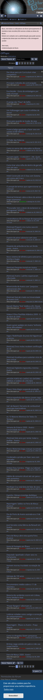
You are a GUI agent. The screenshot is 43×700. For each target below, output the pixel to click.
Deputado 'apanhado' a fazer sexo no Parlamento (22, 555)
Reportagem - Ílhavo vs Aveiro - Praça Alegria (22, 626)
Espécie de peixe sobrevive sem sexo (22, 237)
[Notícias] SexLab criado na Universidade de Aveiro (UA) (23, 298)
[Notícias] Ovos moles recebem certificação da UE (24, 347)
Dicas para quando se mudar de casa (22, 121)
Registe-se (23, 19)
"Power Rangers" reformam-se (19, 606)
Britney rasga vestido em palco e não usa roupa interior (23, 645)
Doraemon (23, 201)
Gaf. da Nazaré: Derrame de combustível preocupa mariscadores (23, 407)
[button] (33, 63)
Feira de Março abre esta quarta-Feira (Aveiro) (22, 536)
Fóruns (6, 16)
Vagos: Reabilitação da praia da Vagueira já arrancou (24, 336)
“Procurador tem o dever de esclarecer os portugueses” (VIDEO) (23, 209)
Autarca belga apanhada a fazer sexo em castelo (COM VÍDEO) (23, 130)
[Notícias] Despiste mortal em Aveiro (22, 267)
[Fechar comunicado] (41, 28)
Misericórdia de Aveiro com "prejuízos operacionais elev (22, 287)
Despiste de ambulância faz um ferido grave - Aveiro (22, 247)
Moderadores (12, 56)
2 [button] (19, 63)
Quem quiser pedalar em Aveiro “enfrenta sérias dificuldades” (24, 326)
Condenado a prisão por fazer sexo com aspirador (23, 458)
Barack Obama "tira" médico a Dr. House (23, 306)
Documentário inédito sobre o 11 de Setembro (21, 585)
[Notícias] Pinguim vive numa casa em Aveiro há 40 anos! (22, 228)
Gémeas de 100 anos (15, 576)
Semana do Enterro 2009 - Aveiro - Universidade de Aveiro (21, 428)
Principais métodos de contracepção (21, 83)
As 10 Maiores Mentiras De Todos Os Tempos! (22, 417)
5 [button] (27, 63)
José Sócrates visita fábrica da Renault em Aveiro (23, 526)
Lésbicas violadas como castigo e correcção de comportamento (24, 615)
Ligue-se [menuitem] (38, 16)
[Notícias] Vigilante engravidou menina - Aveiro (23, 369)
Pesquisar (5, 19)
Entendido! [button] (13, 696)
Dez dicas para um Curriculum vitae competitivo (21, 73)
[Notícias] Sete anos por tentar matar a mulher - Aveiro (22, 439)
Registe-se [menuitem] (41, 16)
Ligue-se (13, 19)
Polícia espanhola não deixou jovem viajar (24, 397)
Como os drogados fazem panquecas (22, 635)
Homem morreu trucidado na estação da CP (23, 566)
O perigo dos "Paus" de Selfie (18, 102)
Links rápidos (2, 16)
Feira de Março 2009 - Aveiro (19, 654)
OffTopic (5, 53)
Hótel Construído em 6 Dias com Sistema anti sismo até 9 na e (23, 177)
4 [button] (24, 63)
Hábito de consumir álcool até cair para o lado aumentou (23, 477)
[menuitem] (41, 23)
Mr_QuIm (22, 76)
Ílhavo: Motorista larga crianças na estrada (24, 449)
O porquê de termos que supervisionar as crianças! (24, 187)
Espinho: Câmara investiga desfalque (22, 495)
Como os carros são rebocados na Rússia (23, 148)
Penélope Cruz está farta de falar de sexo (23, 487)
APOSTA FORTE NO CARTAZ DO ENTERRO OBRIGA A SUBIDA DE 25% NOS (23, 379)
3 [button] (22, 63)
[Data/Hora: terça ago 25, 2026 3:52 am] (38, 23)
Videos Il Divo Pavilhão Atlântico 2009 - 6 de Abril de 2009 (23, 315)
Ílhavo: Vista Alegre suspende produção (23, 389)
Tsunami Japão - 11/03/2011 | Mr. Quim (23, 157)
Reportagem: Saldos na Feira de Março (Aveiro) (22, 504)
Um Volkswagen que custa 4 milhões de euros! (23, 111)
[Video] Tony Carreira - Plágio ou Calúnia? (23, 468)
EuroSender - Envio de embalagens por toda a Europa (22, 92)
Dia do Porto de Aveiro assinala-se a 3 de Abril (23, 515)
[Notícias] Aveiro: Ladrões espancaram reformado (22, 277)
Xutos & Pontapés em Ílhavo (18, 546)
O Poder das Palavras (15, 140)
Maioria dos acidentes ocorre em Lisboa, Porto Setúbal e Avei (23, 596)
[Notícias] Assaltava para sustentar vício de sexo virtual (24, 358)
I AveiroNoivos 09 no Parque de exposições (24, 218)
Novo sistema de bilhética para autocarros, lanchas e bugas (24, 257)
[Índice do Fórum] (21, 7)
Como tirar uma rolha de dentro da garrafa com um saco (24, 166)
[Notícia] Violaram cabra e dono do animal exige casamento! (24, 198)
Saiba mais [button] (8, 689)
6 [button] (30, 63)
